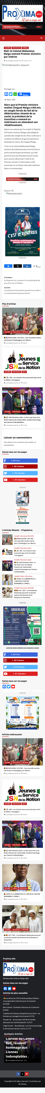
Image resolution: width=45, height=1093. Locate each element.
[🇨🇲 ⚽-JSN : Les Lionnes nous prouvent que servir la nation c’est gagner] (22, 361)
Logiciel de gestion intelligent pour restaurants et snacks (22, 648)
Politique (25, 48)
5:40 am (25, 383)
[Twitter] (22, 1074)
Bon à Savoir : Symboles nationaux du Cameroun (21, 1007)
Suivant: (22, 290)
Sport (24, 372)
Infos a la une (16, 48)
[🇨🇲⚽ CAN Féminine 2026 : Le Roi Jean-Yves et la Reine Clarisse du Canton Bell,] (22, 401)
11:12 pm (25, 943)
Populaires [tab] (27, 530)
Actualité (7, 48)
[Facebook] (18, 1074)
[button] (4, 38)
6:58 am (25, 343)
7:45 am (25, 899)
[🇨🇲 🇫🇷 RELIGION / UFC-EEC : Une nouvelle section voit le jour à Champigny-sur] (22, 321)
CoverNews (33, 1081)
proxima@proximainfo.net (13, 60)
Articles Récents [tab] (11, 530)
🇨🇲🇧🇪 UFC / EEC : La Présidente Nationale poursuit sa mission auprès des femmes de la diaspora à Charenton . (25, 594)
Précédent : (22, 280)
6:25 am (25, 60)
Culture (22, 576)
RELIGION (25, 332)
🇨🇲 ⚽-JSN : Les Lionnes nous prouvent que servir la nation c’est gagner (25, 553)
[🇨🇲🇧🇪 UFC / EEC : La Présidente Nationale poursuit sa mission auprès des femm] (7, 592)
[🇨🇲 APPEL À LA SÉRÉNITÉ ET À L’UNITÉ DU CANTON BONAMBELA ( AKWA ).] (7, 580)
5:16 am (25, 425)
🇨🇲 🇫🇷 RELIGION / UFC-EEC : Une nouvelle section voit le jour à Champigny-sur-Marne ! (22, 339)
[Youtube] (27, 1074)
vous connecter (18, 442)
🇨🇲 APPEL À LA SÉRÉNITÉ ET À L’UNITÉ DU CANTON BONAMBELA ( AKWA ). (24, 581)
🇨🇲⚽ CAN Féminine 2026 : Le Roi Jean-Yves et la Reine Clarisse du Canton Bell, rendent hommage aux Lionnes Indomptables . (22, 420)
